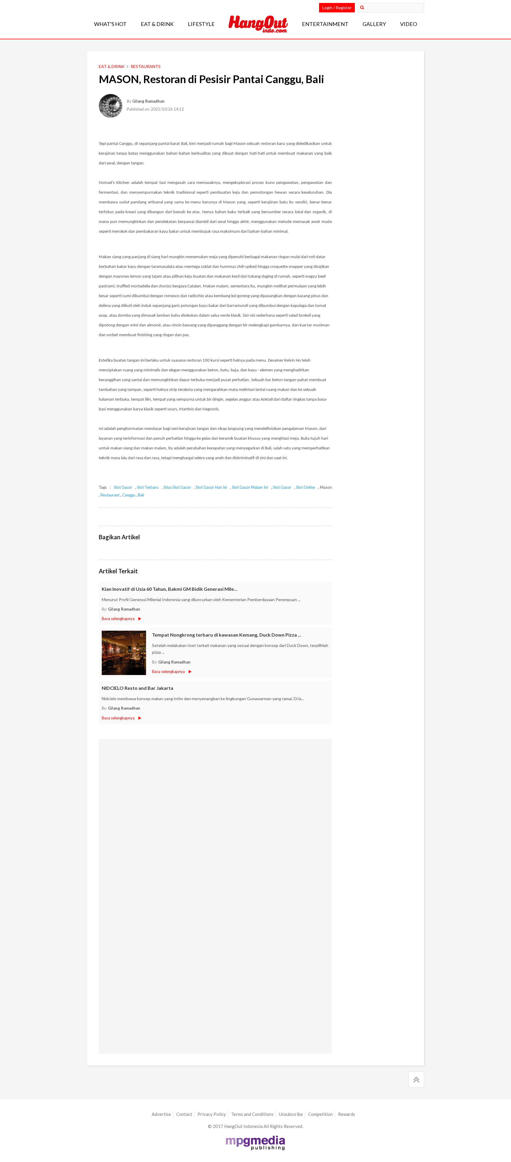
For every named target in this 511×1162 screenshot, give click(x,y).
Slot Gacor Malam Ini (250, 487)
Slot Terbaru (148, 487)
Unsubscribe (291, 1114)
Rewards (346, 1114)
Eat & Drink (157, 24)
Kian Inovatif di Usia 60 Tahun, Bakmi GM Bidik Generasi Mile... (169, 589)
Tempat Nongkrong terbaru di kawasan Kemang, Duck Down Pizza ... (226, 634)
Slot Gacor (123, 487)
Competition (320, 1114)
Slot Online (305, 487)
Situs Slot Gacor (177, 487)
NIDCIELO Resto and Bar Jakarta (137, 688)
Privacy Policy (212, 1114)
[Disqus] (215, 819)
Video (408, 24)
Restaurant (110, 495)
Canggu (128, 495)
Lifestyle (201, 24)
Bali (141, 495)
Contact (184, 1114)
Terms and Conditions (252, 1114)
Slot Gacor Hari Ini (211, 487)
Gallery (374, 24)
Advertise (161, 1114)
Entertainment (325, 24)
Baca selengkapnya (118, 618)
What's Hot (110, 24)
